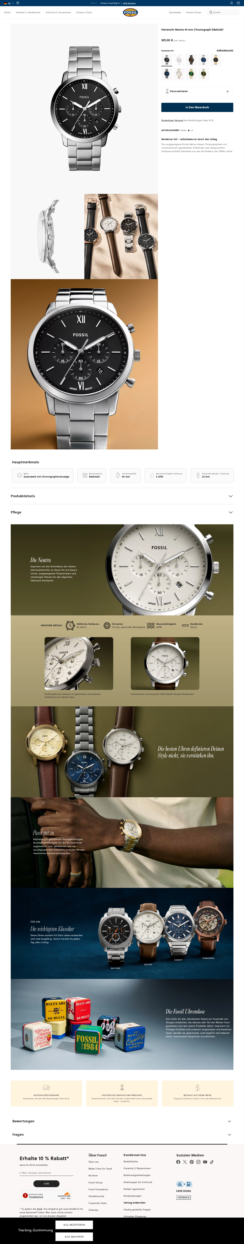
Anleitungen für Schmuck (138, 1182)
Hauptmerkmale (25, 462)
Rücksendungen (132, 1196)
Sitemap (93, 1210)
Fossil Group (95, 1182)
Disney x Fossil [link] (84, 12)
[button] (9, 3)
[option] (84, 109)
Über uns (94, 1161)
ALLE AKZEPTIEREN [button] (74, 1224)
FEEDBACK (183, 1197)
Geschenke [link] (175, 12)
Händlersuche (96, 1196)
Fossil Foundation (98, 1189)
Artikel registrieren (134, 1189)
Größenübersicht (225, 50)
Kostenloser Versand (172, 120)
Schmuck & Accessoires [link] (58, 12)
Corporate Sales (98, 1203)
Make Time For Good (100, 1168)
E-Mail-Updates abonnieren (35, 1172)
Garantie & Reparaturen (137, 1168)
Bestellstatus (131, 1161)
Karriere (93, 1175)
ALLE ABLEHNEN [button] (74, 1236)
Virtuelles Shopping (135, 1216)
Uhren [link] (7, 12)
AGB (39, 1209)
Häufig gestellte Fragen (137, 1209)
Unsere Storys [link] (193, 12)
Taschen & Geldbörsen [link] (28, 12)
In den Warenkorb (197, 107)
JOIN (46, 1183)
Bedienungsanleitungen (137, 1175)
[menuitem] (7, 12)
